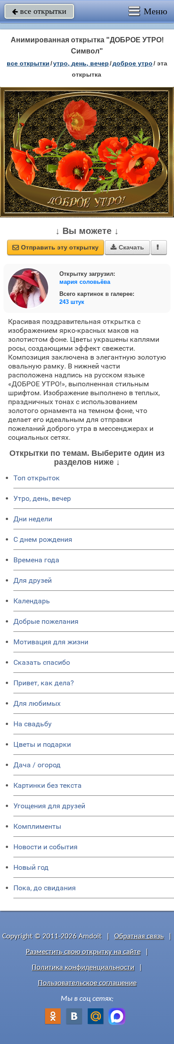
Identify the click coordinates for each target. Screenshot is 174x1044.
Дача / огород (37, 765)
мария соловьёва (84, 281)
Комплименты (37, 826)
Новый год (31, 867)
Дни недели (32, 519)
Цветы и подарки (42, 744)
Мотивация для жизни (50, 642)
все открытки (39, 11)
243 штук (71, 302)
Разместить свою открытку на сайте (83, 952)
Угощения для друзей (49, 806)
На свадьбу (32, 724)
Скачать (127, 247)
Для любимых (37, 703)
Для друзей (32, 580)
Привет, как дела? (43, 683)
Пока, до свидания (44, 888)
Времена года (36, 560)
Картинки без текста (47, 785)
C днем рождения (42, 539)
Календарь (31, 601)
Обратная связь (139, 936)
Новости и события (45, 847)
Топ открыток (36, 478)
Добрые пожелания (46, 621)
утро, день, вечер (81, 63)
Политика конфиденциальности (83, 967)
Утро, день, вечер (42, 498)
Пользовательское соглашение (87, 983)
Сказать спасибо (41, 662)
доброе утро (132, 63)
